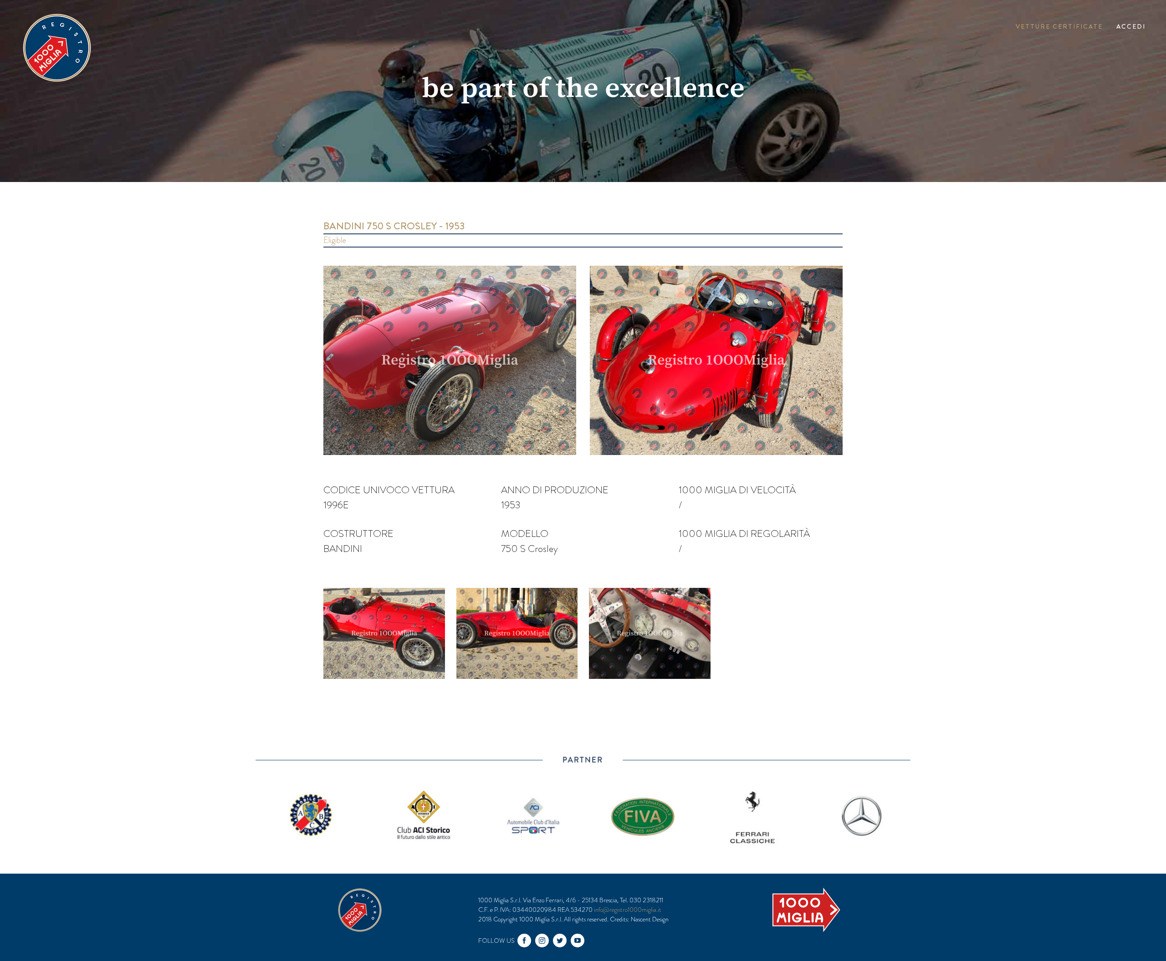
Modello (524, 533)
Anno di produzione (555, 490)
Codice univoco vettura (389, 490)
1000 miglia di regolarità (744, 533)
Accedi (1131, 26)
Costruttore (358, 533)
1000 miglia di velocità (737, 490)
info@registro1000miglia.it (627, 909)
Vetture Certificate (1059, 26)
